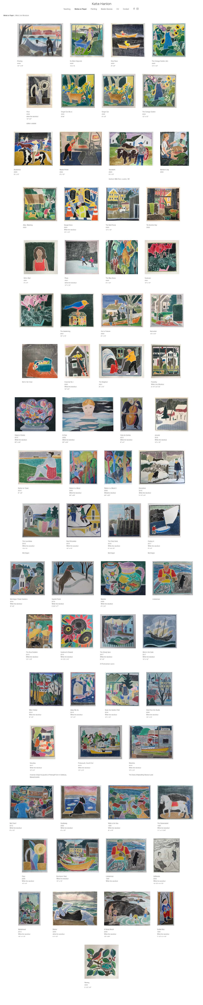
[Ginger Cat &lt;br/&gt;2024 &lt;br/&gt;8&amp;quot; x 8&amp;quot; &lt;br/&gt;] (118, 91)
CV (118, 9)
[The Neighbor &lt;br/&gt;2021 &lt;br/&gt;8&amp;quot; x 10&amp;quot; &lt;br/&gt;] (121, 361)
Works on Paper (81, 9)
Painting (94, 9)
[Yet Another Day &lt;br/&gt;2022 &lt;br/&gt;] (163, 204)
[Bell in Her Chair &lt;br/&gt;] (40, 361)
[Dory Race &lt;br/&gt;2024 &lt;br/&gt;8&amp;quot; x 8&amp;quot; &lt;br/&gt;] (128, 40)
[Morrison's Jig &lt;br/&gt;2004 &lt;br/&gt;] (174, 149)
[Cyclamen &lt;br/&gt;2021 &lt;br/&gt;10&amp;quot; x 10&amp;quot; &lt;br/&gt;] (162, 257)
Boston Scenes (106, 9)
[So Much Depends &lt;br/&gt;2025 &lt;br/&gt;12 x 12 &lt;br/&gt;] (87, 40)
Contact (126, 9)
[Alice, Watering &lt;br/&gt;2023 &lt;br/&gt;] (40, 204)
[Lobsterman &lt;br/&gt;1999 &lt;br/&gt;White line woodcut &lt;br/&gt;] (126, 855)
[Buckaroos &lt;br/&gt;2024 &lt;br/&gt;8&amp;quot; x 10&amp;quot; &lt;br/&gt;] (33, 149)
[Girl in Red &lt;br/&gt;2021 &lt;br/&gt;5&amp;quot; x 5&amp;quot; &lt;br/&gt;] (41, 257)
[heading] (101, 4)
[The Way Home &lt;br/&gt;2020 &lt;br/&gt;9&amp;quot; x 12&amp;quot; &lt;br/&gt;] (122, 257)
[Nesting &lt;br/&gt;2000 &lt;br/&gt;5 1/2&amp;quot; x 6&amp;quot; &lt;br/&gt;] (102, 962)
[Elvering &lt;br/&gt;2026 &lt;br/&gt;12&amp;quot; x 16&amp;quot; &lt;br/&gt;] (40, 40)
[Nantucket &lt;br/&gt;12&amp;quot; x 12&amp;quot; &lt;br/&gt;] (167, 310)
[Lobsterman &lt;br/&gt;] (172, 578)
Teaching (67, 9)
